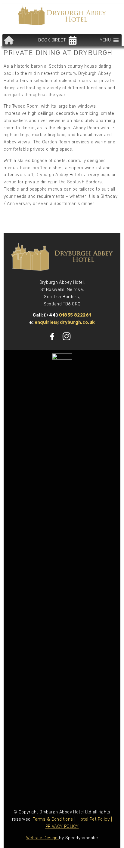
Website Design (42, 837)
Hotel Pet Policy (94, 819)
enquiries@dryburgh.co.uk (65, 322)
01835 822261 (75, 315)
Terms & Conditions (53, 819)
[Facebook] (52, 336)
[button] (105, 40)
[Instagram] (66, 336)
